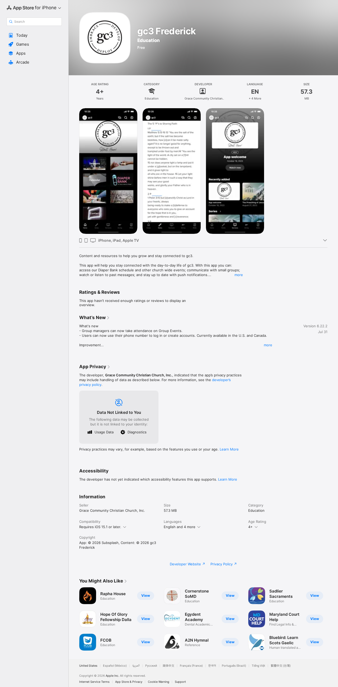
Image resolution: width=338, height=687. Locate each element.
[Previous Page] (74, 618)
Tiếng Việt (258, 665)
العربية (136, 665)
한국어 (212, 665)
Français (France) (191, 665)
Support (180, 681)
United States (88, 665)
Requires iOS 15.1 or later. (100, 527)
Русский (151, 665)
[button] (34, 35)
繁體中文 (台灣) (281, 665)
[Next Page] (332, 618)
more (238, 275)
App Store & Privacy (128, 681)
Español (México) (115, 665)
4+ (250, 527)
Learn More (229, 449)
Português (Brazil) (234, 665)
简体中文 (168, 665)
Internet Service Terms (94, 681)
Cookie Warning (158, 681)
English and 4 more (179, 527)
